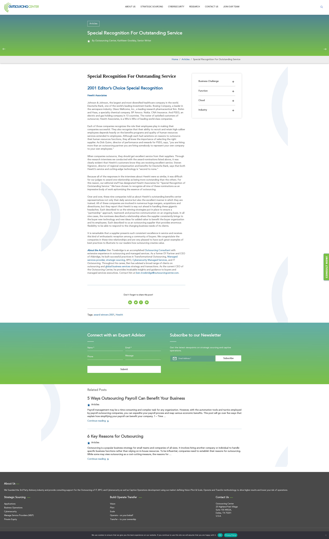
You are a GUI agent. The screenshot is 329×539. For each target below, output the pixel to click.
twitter (136, 302)
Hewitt (119, 315)
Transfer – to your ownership (123, 519)
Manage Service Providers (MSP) (19, 515)
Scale (112, 512)
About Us (130, 7)
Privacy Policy (230, 535)
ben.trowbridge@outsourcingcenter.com (157, 273)
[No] (326, 535)
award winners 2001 (104, 315)
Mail (147, 302)
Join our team (231, 7)
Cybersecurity (176, 7)
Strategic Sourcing (152, 7)
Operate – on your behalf (121, 515)
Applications (10, 504)
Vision (112, 504)
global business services (117, 266)
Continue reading (96, 421)
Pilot (112, 508)
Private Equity (10, 519)
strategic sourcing (115, 260)
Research (194, 7)
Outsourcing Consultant (157, 250)
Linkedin (130, 302)
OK (220, 535)
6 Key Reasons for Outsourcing (115, 436)
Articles (93, 23)
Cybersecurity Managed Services (149, 260)
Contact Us (211, 7)
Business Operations (13, 508)
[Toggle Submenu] (233, 82)
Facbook (141, 302)
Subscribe (228, 358)
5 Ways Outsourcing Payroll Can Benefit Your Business (136, 398)
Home (175, 59)
